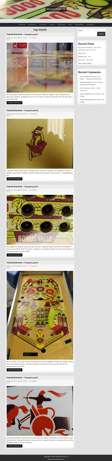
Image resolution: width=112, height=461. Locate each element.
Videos (70, 24)
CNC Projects (32, 24)
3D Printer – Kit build (85, 60)
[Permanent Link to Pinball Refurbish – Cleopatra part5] (40, 68)
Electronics (43, 24)
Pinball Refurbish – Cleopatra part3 (22, 186)
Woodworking (79, 24)
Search (80, 30)
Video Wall (82, 53)
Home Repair (61, 24)
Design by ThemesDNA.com (56, 459)
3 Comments (33, 114)
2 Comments (33, 190)
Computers (21, 24)
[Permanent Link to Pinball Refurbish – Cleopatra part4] (40, 144)
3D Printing (90, 24)
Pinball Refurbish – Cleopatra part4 (22, 110)
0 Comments (33, 37)
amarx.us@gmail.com (87, 76)
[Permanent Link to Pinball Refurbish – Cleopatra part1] (40, 411)
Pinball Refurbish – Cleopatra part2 (22, 262)
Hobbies (52, 24)
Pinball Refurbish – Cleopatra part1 (22, 377)
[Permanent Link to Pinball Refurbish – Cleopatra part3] (40, 220)
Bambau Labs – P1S (84, 57)
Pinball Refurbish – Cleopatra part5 (22, 34)
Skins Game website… (85, 63)
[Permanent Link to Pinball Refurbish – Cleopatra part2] (40, 315)
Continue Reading (15, 103)
